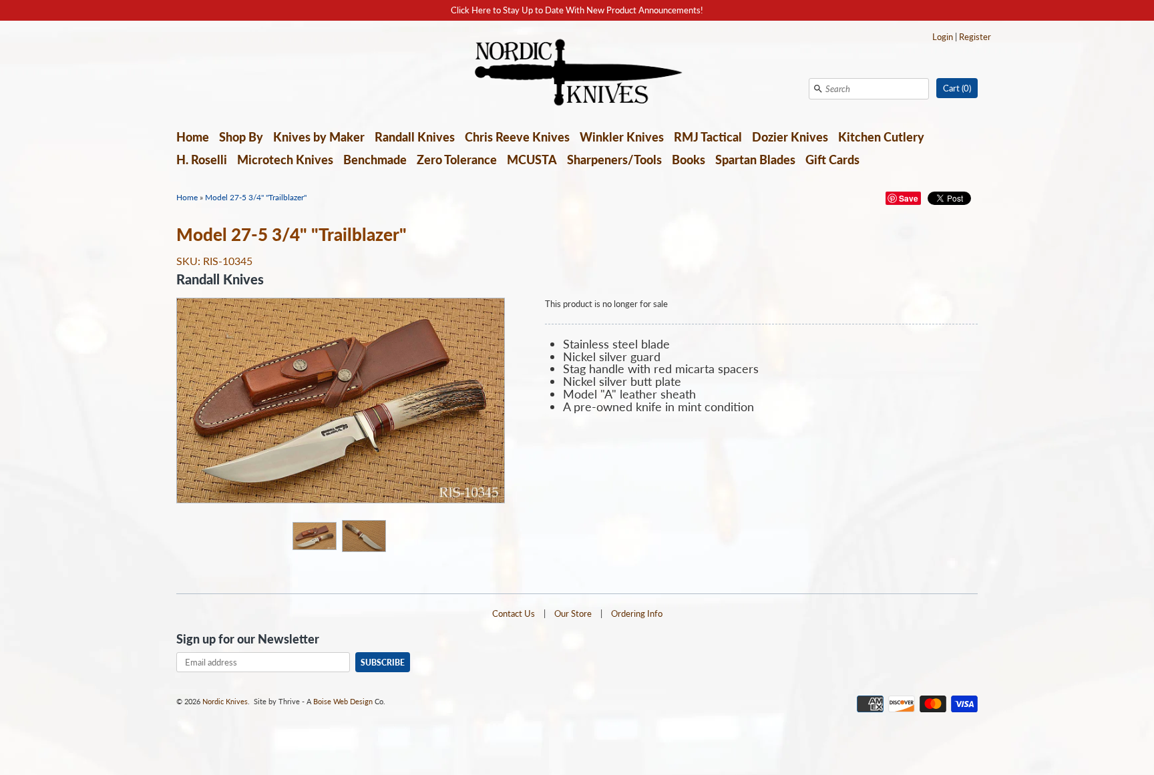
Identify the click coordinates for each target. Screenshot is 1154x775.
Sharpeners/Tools (614, 159)
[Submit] (818, 88)
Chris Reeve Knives (517, 137)
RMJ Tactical (708, 137)
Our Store (573, 613)
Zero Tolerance (457, 159)
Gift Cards (832, 159)
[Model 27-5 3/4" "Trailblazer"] (314, 535)
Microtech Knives (285, 159)
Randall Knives (415, 137)
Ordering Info (636, 613)
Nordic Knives (225, 701)
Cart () (957, 88)
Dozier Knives (790, 137)
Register (975, 36)
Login (942, 36)
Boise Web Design (343, 701)
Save (908, 198)
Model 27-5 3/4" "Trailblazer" (256, 197)
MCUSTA (532, 159)
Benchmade (375, 159)
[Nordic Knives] (577, 73)
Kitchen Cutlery (881, 137)
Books (688, 159)
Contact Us (513, 613)
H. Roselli (201, 159)
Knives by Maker (319, 137)
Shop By (241, 137)
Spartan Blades (755, 159)
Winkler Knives (622, 137)
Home (192, 137)
